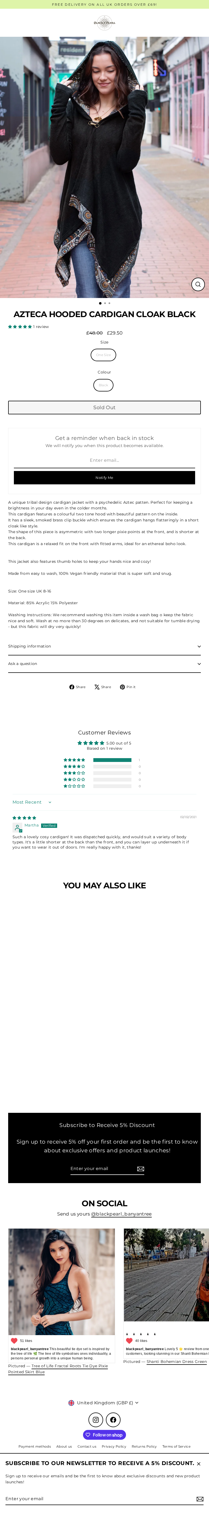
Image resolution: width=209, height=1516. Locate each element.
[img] (24, 818)
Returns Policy (144, 1446)
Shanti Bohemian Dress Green (177, 1361)
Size (104, 342)
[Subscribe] (199, 1499)
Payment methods (35, 1446)
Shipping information (29, 646)
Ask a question (22, 663)
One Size (103, 355)
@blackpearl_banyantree (121, 1214)
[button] (20, 326)
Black (103, 385)
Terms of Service (176, 1446)
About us (64, 1446)
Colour (104, 372)
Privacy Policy (114, 1446)
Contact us (87, 1446)
